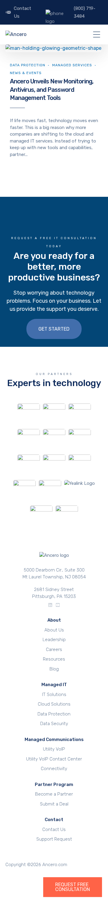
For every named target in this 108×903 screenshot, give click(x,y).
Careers (54, 649)
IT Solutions (54, 694)
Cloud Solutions (54, 704)
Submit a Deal (54, 804)
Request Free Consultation (72, 887)
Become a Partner (54, 794)
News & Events (26, 73)
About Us (54, 630)
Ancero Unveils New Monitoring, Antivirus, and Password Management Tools (51, 89)
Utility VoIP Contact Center (54, 759)
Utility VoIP (54, 749)
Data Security (54, 723)
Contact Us (22, 12)
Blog (54, 669)
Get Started (54, 329)
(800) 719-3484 (84, 12)
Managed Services (72, 65)
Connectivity (54, 768)
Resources (54, 659)
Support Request (54, 839)
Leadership (54, 639)
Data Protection (27, 65)
